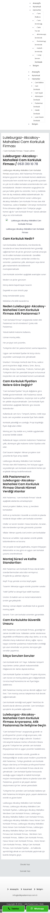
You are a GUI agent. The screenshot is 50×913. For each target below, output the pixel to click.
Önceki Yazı (25, 864)
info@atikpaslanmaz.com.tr (25, 895)
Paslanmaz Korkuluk (40, 43)
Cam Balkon (38, 15)
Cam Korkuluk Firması (13, 150)
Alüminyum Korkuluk (40, 36)
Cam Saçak (38, 29)
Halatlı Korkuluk (38, 50)
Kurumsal (37, 6)
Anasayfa (36, 71)
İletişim (36, 65)
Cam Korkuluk (38, 22)
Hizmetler (37, 10)
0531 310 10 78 (28, 164)
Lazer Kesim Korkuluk (38, 58)
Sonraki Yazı (25, 871)
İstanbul (22, 204)
